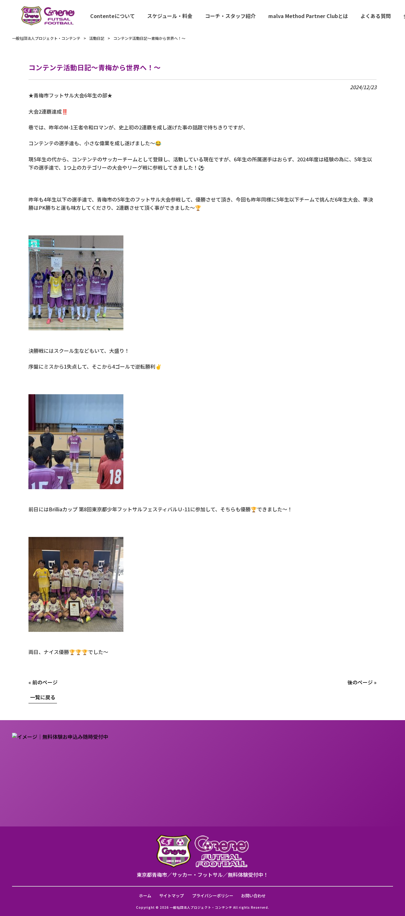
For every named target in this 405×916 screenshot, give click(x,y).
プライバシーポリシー (212, 896)
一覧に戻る (42, 697)
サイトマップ (171, 896)
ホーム (145, 896)
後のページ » (362, 682)
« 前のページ (43, 682)
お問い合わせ (253, 896)
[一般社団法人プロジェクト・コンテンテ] (48, 15)
